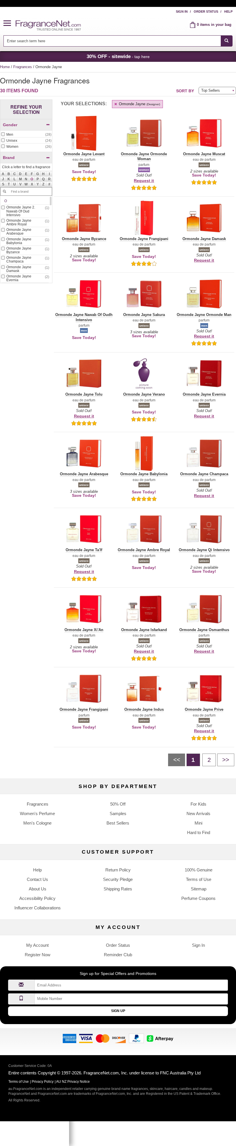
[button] (9, 23)
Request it (144, 180)
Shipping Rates (118, 888)
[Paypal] (136, 1038)
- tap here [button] (118, 56)
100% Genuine (198, 869)
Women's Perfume (37, 813)
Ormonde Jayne (139, 104)
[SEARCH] (227, 41)
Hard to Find (198, 832)
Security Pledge (118, 879)
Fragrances (23, 67)
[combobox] (117, 41)
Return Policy (118, 869)
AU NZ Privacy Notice (73, 1082)
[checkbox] (26, 134)
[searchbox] (111, 41)
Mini (198, 823)
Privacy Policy (43, 1082)
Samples (118, 813)
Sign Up (118, 1011)
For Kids (198, 804)
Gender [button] (10, 124)
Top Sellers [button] (210, 90)
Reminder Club (118, 954)
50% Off (117, 804)
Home (5, 67)
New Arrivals (198, 813)
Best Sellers (117, 823)
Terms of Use (198, 879)
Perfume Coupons (198, 898)
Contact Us (37, 879)
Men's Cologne (37, 823)
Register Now (37, 954)
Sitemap (198, 888)
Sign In (182, 11)
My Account (37, 945)
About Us (37, 888)
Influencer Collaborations (37, 907)
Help (228, 11)
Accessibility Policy (37, 898)
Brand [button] (9, 157)
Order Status (206, 11)
